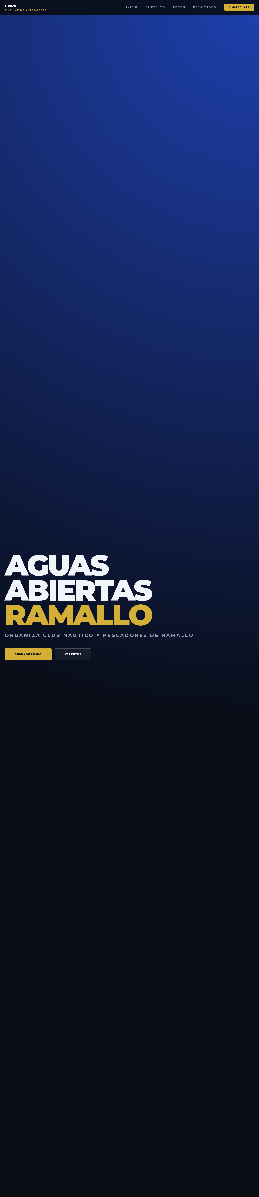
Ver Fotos (73, 654)
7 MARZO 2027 (239, 7)
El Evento (155, 7)
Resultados (204, 7)
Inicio (132, 7)
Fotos (179, 7)
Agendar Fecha (28, 653)
